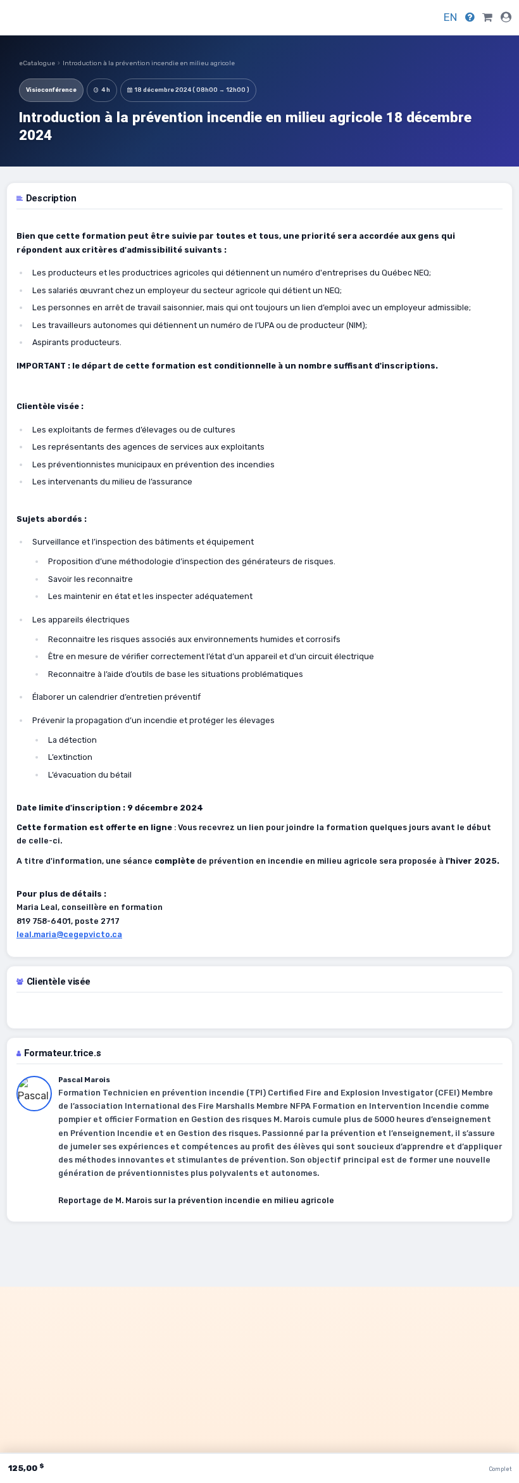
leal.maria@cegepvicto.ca (69, 934)
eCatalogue (37, 63)
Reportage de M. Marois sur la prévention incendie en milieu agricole (196, 1200)
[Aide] (470, 17)
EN (450, 17)
